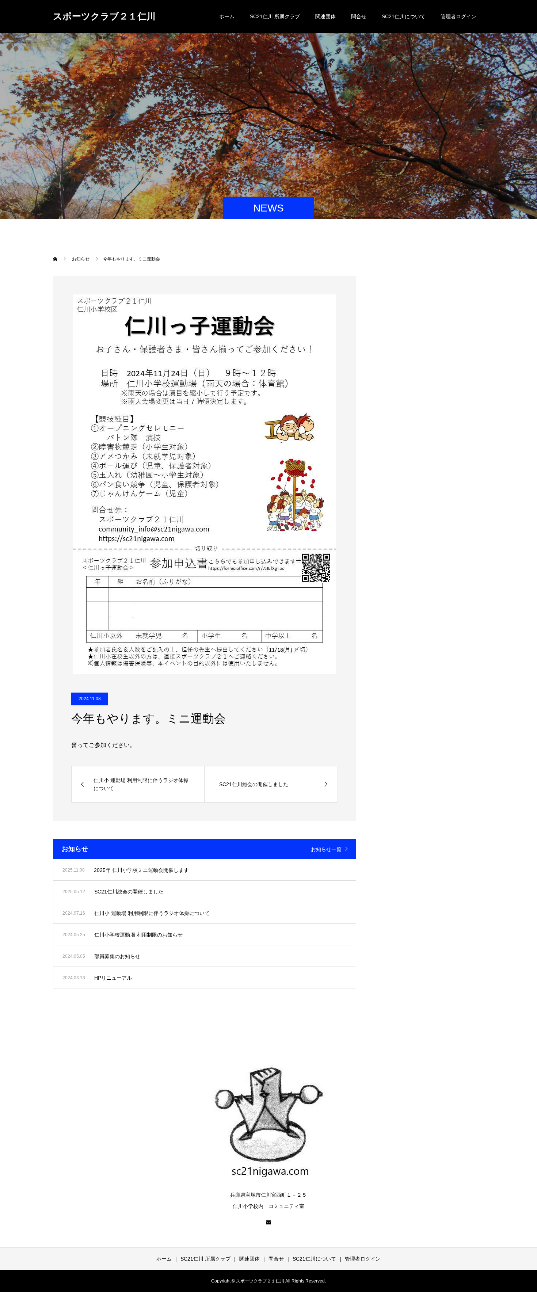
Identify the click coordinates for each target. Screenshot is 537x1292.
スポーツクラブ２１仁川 (104, 16)
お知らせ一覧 (326, 849)
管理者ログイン (458, 16)
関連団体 (325, 16)
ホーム (227, 16)
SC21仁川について (403, 16)
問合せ (358, 16)
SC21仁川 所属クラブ (275, 16)
